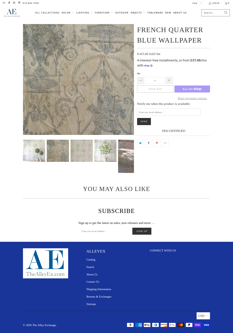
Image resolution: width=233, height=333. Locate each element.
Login (216, 3)
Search (90, 267)
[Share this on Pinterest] (157, 143)
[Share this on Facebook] (148, 143)
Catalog (90, 259)
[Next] (131, 79)
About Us (91, 274)
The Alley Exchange (44, 325)
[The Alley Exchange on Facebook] (8, 3)
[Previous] (25, 79)
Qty (138, 73)
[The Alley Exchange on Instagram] (14, 3)
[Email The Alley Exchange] (3, 3)
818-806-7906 (31, 3)
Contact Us (92, 281)
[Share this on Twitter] (140, 143)
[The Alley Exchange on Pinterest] (19, 3)
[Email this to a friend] (165, 143)
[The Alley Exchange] (12, 13)
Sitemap (91, 304)
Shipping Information (98, 289)
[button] (68, 12)
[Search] (226, 12)
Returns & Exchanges (98, 296)
